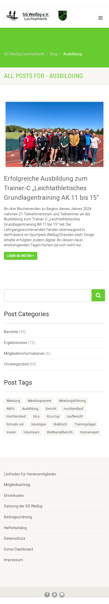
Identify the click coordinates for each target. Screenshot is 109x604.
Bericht (51, 409)
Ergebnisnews (16, 342)
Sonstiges (38, 424)
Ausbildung (30, 409)
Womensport (89, 432)
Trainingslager (85, 424)
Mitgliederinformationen (24, 353)
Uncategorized (16, 364)
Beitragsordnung (18, 517)
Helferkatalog (15, 528)
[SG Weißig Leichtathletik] (36, 16)
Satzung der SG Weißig (23, 506)
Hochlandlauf (73, 409)
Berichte (11, 332)
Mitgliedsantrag (17, 485)
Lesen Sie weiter (19, 256)
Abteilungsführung (72, 401)
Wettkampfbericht (60, 432)
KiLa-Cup (53, 416)
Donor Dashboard (18, 549)
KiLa (36, 416)
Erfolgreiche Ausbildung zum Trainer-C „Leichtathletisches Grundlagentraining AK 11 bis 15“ (51, 188)
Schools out (15, 424)
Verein (11, 432)
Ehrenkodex (14, 495)
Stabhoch (60, 424)
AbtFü (10, 409)
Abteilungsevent (39, 401)
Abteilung (13, 401)
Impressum (13, 560)
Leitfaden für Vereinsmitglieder (30, 474)
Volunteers (31, 432)
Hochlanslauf (16, 416)
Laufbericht (75, 416)
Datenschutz (14, 538)
